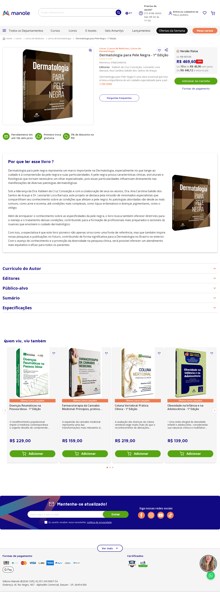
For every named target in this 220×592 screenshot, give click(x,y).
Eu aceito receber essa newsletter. (67, 522)
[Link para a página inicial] (8, 38)
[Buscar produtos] (118, 12)
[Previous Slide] (5, 410)
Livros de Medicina (35, 38)
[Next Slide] (214, 410)
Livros (18, 38)
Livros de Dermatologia (59, 38)
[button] (166, 50)
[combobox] (80, 12)
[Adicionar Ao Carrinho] (32, 453)
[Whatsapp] (211, 578)
